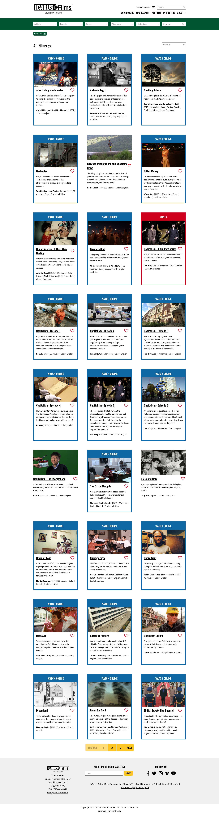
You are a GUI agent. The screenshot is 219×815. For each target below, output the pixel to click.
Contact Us (126, 787)
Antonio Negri (97, 90)
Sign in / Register (143, 7)
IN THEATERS (169, 12)
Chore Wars (150, 558)
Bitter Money (151, 171)
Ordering (174, 784)
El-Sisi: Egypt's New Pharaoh (159, 710)
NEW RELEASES (143, 12)
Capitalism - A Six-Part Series (160, 249)
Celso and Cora (149, 479)
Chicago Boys (97, 558)
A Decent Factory (99, 636)
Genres (88, 24)
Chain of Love (43, 558)
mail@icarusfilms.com (57, 792)
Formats (63, 24)
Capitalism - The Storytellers (49, 479)
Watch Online (97, 784)
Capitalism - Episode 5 (102, 405)
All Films (124, 784)
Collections (142, 24)
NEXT (129, 748)
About (166, 784)
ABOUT (180, 12)
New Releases (111, 784)
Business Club (97, 249)
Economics (38, 34)
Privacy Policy (114, 811)
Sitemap (102, 811)
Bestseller (41, 171)
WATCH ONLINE (127, 12)
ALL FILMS (156, 12)
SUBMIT (128, 773)
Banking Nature (152, 90)
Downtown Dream (153, 636)
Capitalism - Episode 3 (156, 331)
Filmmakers (116, 24)
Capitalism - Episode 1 (48, 331)
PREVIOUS (92, 748)
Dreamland (42, 710)
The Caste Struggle (100, 486)
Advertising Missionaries (49, 90)
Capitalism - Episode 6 (156, 405)
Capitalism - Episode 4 (48, 405)
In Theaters (134, 784)
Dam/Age (41, 636)
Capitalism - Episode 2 (102, 331)
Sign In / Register (141, 787)
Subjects (37, 24)
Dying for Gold (98, 710)
